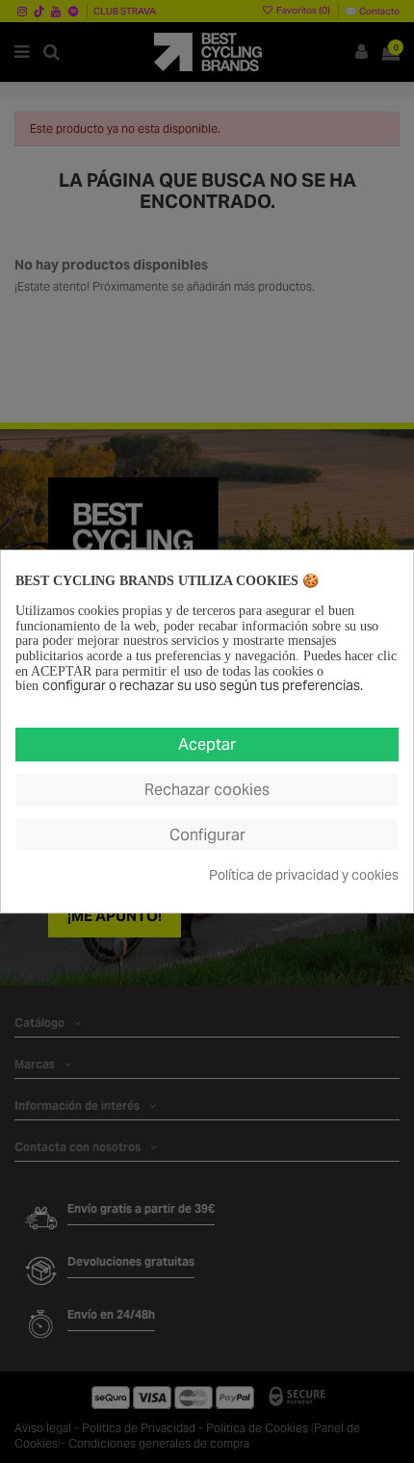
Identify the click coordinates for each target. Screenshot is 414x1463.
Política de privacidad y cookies (304, 876)
